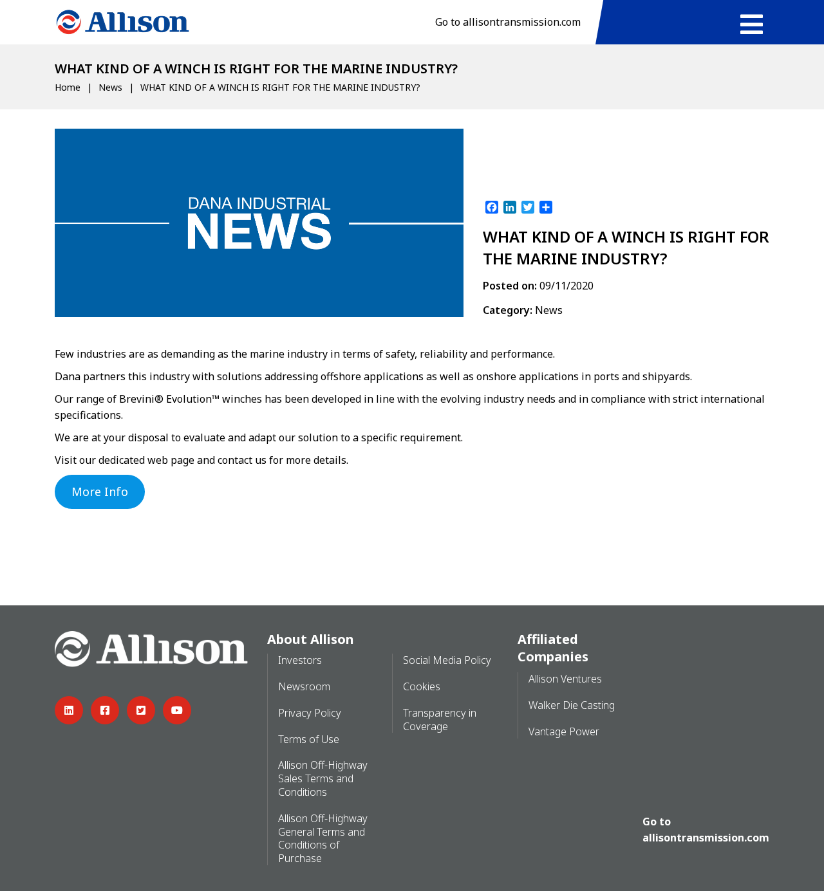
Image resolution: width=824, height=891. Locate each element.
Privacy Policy (309, 713)
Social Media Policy (447, 660)
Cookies (421, 686)
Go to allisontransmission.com (508, 22)
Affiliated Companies (553, 647)
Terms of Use (308, 739)
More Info (99, 491)
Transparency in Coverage (439, 719)
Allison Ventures (565, 679)
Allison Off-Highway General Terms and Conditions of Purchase (323, 838)
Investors (300, 660)
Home (67, 87)
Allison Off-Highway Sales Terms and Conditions (323, 778)
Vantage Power (564, 731)
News (110, 87)
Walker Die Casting (572, 705)
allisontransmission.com (705, 838)
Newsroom (304, 686)
